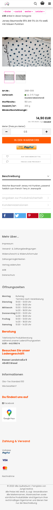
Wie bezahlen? (9, 386)
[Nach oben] (45, 505)
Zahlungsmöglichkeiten (13, 259)
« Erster (7, 11)
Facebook (9, 403)
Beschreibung (11, 176)
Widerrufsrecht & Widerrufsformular (20, 253)
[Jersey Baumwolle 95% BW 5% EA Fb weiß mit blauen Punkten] (26, 49)
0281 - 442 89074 (11, 343)
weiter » (29, 11)
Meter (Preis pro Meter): (14, 126)
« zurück (18, 11)
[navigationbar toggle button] (49, 3)
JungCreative (26, 488)
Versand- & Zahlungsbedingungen (19, 248)
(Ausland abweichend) (34, 98)
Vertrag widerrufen (11, 264)
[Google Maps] (26, 414)
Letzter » (39, 11)
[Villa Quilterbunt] (5, 3)
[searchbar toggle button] (35, 3)
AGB (4, 269)
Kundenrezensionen (15, 205)
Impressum (7, 243)
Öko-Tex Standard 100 (13, 381)
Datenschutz (8, 275)
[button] (8, 215)
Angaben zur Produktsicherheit (22, 198)
